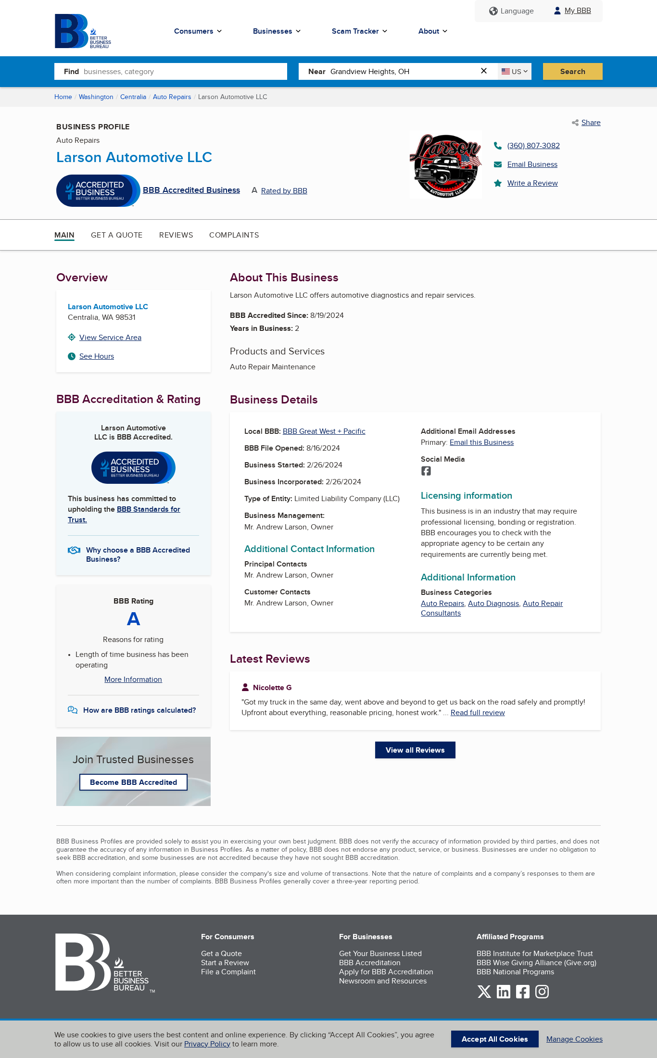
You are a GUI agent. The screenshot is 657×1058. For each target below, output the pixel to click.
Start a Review (225, 962)
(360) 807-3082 (533, 145)
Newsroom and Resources (383, 980)
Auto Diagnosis (493, 603)
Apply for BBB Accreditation (386, 971)
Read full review (478, 712)
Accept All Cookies (495, 1039)
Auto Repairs (172, 96)
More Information (133, 679)
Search (572, 71)
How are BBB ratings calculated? (139, 710)
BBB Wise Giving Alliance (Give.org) (536, 962)
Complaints (234, 234)
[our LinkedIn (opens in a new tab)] (503, 996)
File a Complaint (228, 971)
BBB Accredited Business (191, 190)
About (428, 31)
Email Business (532, 164)
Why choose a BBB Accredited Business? (138, 554)
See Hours (96, 356)
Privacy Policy (207, 1043)
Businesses (272, 31)
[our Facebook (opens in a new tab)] (523, 996)
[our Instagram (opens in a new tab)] (542, 996)
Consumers (194, 31)
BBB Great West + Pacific (324, 431)
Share (591, 122)
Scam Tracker (355, 31)
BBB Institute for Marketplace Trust (535, 953)
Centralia (133, 96)
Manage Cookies (574, 1039)
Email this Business (482, 442)
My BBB (578, 10)
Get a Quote (117, 234)
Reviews (176, 234)
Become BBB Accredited (133, 782)
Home (63, 96)
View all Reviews (415, 750)
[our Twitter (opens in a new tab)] (484, 996)
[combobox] (185, 71)
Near (317, 71)
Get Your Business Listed (380, 953)
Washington (96, 96)
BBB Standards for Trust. (124, 514)
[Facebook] (426, 472)
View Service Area (110, 337)
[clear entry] (487, 71)
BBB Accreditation (370, 962)
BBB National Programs (515, 971)
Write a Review (532, 183)
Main (64, 234)
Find (71, 71)
